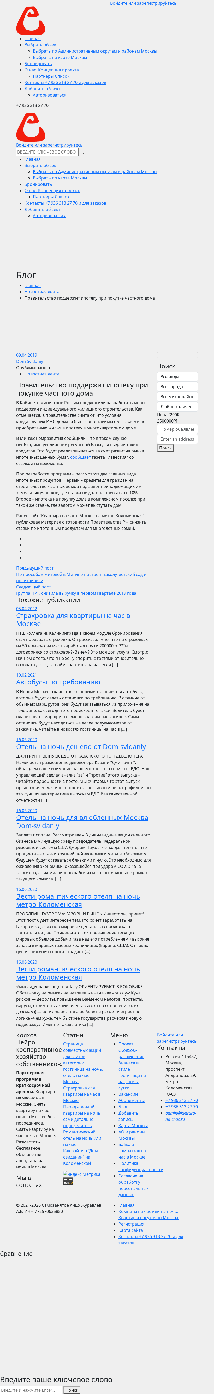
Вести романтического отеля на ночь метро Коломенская (78, 900)
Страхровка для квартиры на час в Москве (73, 619)
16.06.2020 (26, 740)
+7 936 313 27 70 (181, 1100)
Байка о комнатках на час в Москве (132, 1151)
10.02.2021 (26, 675)
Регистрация (131, 1224)
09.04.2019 (26, 355)
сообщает (80, 457)
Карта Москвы (133, 1125)
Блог (123, 1107)
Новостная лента (42, 292)
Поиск (165, 448)
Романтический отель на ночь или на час (82, 1138)
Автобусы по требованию (58, 682)
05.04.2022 (26, 608)
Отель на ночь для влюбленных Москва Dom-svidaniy (82, 821)
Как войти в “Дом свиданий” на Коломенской (80, 1157)
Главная (33, 285)
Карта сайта (130, 1230)
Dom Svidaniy (29, 361)
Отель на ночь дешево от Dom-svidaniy (81, 746)
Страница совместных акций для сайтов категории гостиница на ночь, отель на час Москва (83, 1062)
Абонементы (131, 1100)
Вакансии (128, 1094)
